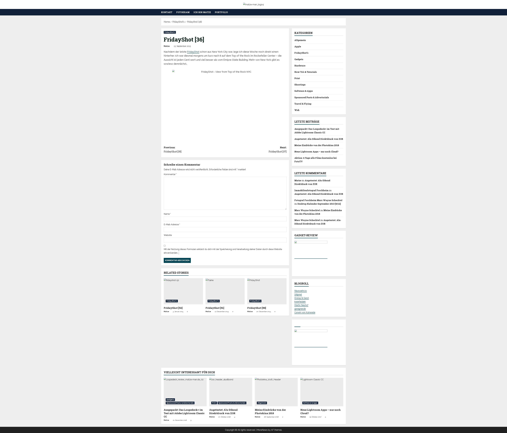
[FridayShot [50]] (267, 291)
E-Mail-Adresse (172, 224)
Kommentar (170, 174)
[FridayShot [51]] (225, 291)
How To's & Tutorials (305, 72)
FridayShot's (170, 32)
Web (296, 110)
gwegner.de (300, 308)
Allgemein (300, 40)
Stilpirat (298, 294)
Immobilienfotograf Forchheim (311, 190)
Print (297, 78)
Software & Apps (303, 91)
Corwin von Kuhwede (304, 312)
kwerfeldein (300, 301)
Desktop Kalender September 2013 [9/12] (319, 203)
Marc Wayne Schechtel (307, 210)
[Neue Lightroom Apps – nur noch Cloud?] (321, 392)
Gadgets (298, 59)
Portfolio (221, 12)
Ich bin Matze (202, 12)
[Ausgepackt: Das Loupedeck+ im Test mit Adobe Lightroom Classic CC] (185, 392)
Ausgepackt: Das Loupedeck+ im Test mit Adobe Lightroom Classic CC (184, 413)
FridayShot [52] (173, 307)
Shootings (300, 84)
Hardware (299, 65)
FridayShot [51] (215, 307)
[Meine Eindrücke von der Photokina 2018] (276, 392)
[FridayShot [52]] (183, 291)
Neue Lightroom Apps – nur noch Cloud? (316, 151)
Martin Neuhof (301, 305)
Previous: (172, 149)
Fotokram (183, 12)
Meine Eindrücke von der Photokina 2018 (316, 145)
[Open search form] (345, 12)
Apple (297, 46)
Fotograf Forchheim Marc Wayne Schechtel (318, 200)
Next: (278, 149)
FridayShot (193, 51)
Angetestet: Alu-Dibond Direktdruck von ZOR (318, 139)
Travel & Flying (302, 103)
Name (167, 214)
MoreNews (262, 430)
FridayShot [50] (256, 307)
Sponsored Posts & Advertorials (311, 97)
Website (168, 235)
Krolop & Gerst (301, 298)
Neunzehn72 (300, 291)
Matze (167, 46)
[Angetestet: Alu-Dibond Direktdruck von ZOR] (230, 392)
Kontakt (166, 12)
